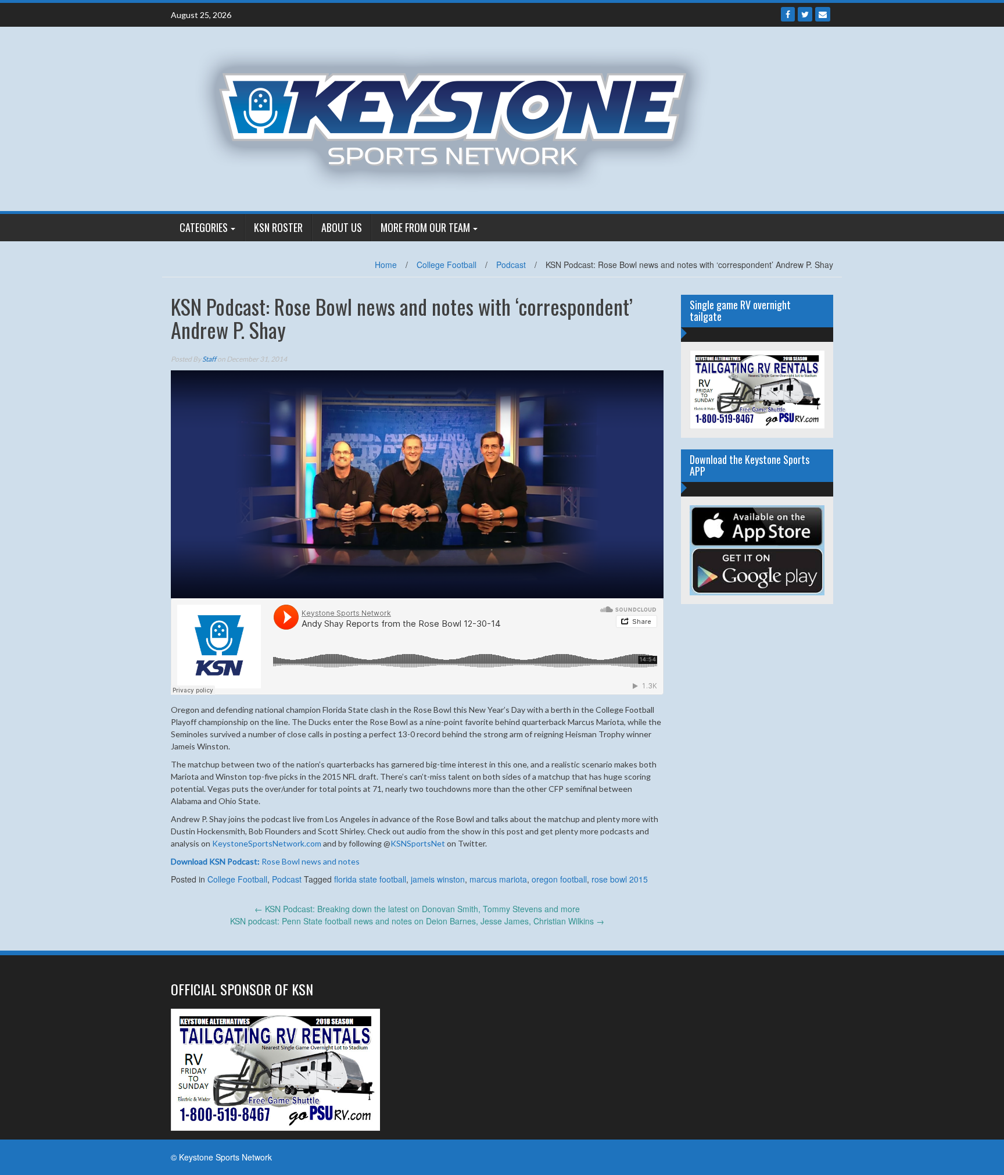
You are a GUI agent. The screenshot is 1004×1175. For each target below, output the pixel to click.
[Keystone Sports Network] (459, 117)
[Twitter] (805, 14)
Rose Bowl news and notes (265, 861)
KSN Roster (278, 227)
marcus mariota (498, 879)
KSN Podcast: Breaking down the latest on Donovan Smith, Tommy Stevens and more (417, 909)
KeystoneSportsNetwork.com (266, 843)
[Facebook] (788, 14)
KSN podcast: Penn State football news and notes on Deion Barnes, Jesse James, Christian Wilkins (417, 921)
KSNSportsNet (417, 843)
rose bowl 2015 (619, 879)
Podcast (511, 264)
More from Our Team (425, 227)
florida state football (370, 879)
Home (386, 264)
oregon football (559, 879)
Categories (204, 227)
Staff (209, 359)
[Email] (822, 14)
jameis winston (438, 879)
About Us (341, 227)
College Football (446, 264)
